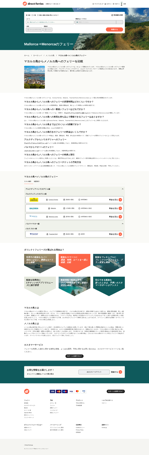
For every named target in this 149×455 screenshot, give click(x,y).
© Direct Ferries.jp (28, 445)
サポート (104, 403)
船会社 (26, 408)
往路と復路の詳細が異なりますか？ (49, 15)
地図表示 (36, 181)
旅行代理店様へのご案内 (56, 430)
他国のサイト (27, 427)
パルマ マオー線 (31, 228)
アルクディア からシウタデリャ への (35, 143)
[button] (74, 189)
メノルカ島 (50, 55)
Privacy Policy (79, 430)
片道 (34, 15)
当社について (27, 430)
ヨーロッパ (37, 55)
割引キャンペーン (29, 415)
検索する (114, 29)
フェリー (52, 405)
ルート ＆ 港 (27, 410)
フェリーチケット (29, 417)
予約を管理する (80, 403)
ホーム (26, 55)
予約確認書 (79, 405)
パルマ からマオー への (31, 151)
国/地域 (26, 403)
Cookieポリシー (80, 427)
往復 (29, 15)
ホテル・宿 (53, 403)
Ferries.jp (104, 427)
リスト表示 (27, 181)
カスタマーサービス (29, 405)
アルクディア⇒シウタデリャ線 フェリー (77, 113)
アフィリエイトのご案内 (57, 427)
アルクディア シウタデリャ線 (36, 194)
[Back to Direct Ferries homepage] (33, 4)
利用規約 (78, 432)
